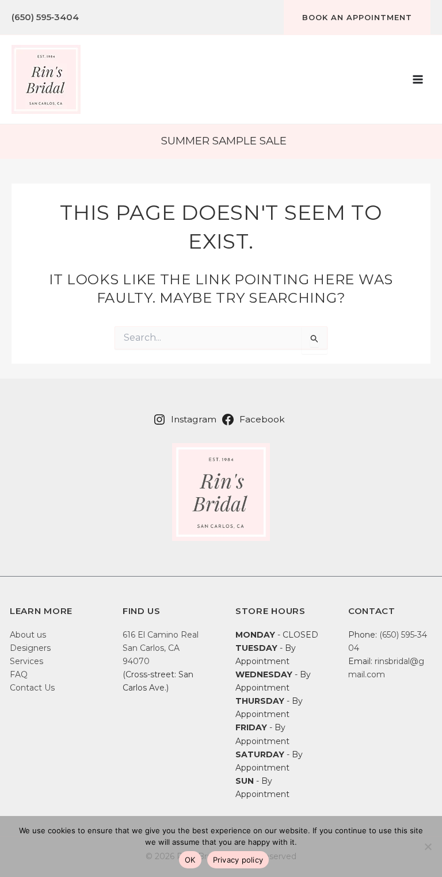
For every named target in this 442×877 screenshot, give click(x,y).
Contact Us (32, 687)
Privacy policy (238, 859)
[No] (427, 846)
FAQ (19, 674)
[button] (357, 17)
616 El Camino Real (161, 635)
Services (26, 661)
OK (190, 859)
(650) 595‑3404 (45, 17)
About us (28, 635)
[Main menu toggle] (417, 79)
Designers (30, 648)
